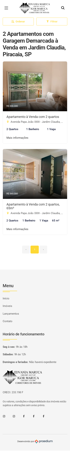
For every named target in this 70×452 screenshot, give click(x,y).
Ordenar (20, 21)
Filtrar (53, 21)
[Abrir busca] (62, 8)
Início (6, 298)
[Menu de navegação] (7, 8)
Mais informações (17, 137)
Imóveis (7, 306)
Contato (7, 321)
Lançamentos (11, 313)
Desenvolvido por (26, 441)
